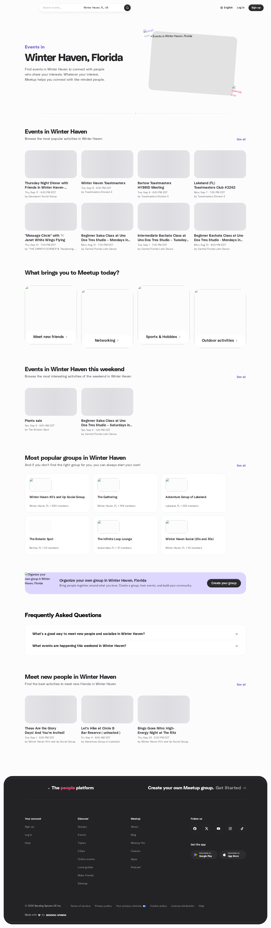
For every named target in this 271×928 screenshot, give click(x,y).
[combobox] (102, 8)
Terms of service (80, 906)
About (134, 827)
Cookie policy (158, 906)
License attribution (182, 906)
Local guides (85, 867)
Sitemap (83, 883)
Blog (133, 835)
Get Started (228, 788)
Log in (28, 835)
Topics (82, 843)
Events (82, 835)
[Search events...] (127, 7)
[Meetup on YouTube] (218, 828)
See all (241, 139)
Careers (135, 851)
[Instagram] (230, 828)
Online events (86, 859)
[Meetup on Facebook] (195, 828)
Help (28, 843)
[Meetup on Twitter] (207, 828)
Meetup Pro (138, 843)
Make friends (86, 875)
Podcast (136, 867)
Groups (82, 827)
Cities (81, 851)
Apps (134, 859)
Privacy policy (103, 906)
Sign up (29, 827)
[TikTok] (242, 828)
